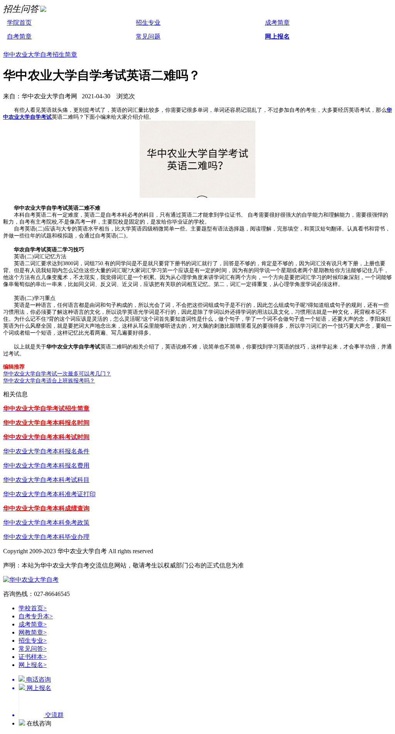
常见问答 (33, 648)
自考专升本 (36, 616)
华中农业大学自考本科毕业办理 (46, 537)
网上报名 (277, 36)
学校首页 (33, 608)
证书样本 (33, 656)
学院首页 (19, 22)
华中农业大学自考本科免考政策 (46, 522)
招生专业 (148, 22)
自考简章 (19, 36)
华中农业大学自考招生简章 (40, 54)
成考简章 (277, 22)
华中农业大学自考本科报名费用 (46, 465)
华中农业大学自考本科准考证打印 (49, 494)
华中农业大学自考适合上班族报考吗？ (49, 381)
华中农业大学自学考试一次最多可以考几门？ (57, 374)
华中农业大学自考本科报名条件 (46, 451)
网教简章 (33, 632)
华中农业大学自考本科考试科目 (46, 479)
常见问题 (148, 36)
